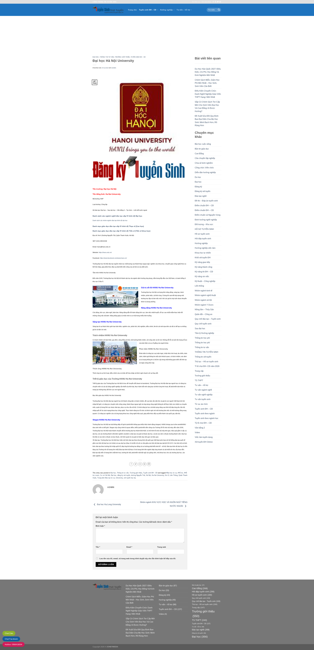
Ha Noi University (158, 475)
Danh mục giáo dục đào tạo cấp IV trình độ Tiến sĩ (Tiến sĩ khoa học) (121, 231)
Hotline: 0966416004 (13, 644)
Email (129, 547)
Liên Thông (174, 475)
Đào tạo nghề (201, 196)
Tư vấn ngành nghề (203, 390)
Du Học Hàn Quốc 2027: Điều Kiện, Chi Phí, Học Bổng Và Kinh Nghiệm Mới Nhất (208, 72)
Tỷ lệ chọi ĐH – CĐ (203, 423)
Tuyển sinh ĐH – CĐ (147, 10)
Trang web (161, 547)
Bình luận (100, 526)
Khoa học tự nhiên (203, 253)
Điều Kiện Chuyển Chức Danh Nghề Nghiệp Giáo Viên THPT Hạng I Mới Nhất (208, 94)
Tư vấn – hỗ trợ (183, 10)
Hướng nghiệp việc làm (205, 248)
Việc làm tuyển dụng (204, 437)
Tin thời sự (196, 2)
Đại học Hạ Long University (109, 504)
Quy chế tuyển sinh (203, 324)
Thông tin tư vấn (107, 57)
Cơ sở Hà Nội (105, 475)
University (119, 478)
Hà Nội (148, 475)
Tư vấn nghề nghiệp (203, 395)
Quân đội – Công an (203, 314)
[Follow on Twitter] (218, 2)
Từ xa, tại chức (201, 404)
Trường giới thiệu (122, 57)
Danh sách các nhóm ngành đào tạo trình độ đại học (110, 220)
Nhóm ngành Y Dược (204, 305)
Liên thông (199, 286)
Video (197, 432)
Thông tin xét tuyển (203, 357)
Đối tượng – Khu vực (204, 224)
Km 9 (167, 475)
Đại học (96, 57)
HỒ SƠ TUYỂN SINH (204, 229)
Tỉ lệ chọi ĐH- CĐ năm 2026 (207, 366)
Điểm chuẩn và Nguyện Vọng (207, 215)
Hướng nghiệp (166, 10)
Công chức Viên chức (204, 168)
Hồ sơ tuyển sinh (202, 234)
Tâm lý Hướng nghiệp (204, 333)
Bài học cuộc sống (203, 144)
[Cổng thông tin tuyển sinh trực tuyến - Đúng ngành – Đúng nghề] (108, 10)
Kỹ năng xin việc (202, 276)
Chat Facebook (11, 639)
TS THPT (199, 380)
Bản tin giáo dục (202, 149)
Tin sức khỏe (206, 2)
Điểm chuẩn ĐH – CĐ (204, 205)
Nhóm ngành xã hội (203, 300)
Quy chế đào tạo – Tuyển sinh (208, 319)
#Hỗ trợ (180, 473)
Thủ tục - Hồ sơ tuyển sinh (204, 604)
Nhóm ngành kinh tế (203, 291)
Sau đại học (200, 328)
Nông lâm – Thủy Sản (204, 309)
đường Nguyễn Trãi (138, 475)
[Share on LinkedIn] (149, 464)
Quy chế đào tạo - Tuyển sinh (206, 601)
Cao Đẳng (199, 154)
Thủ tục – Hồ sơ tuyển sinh (206, 362)
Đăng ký (198, 187)
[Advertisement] (157, 34)
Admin (113, 68)
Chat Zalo (9, 633)
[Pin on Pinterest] (145, 464)
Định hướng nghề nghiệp (206, 220)
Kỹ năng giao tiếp (202, 262)
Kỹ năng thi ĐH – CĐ (204, 272)
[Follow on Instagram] (215, 2)
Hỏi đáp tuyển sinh (203, 239)
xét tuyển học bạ (130, 478)
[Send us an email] (220, 2)
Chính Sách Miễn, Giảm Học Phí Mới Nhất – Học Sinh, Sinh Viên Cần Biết (207, 83)
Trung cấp (199, 371)
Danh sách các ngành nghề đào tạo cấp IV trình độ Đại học (117, 216)
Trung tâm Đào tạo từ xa (106, 478)
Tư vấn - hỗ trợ (198, 626)
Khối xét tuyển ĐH (203, 258)
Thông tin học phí (202, 338)
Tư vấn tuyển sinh (202, 399)
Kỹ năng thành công (203, 267)
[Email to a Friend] (140, 464)
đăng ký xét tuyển (123, 475)
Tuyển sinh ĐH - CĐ (138, 57)
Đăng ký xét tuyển (202, 191)
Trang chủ (132, 10)
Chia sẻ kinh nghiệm (204, 163)
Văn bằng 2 (200, 428)
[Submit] (219, 10)
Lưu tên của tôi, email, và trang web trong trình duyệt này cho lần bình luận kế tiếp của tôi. (137, 558)
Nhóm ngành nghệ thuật (205, 295)
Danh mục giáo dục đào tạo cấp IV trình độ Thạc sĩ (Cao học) (118, 226)
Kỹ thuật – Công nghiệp (205, 281)
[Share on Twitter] (136, 464)
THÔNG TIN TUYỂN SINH (206, 352)
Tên (98, 547)
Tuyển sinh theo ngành (205, 413)
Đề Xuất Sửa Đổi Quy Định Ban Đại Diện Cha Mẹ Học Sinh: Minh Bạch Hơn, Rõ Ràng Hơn (206, 120)
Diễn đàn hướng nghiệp (205, 172)
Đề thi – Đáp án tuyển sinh (206, 201)
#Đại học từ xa (171, 473)
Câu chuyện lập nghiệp (205, 158)
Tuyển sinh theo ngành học (206, 418)
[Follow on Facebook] (213, 2)
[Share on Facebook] (131, 464)
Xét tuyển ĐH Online (204, 442)
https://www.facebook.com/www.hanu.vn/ (113, 258)
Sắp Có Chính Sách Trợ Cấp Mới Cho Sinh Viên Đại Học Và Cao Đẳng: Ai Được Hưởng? (207, 106)
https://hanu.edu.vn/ (105, 252)
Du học (198, 177)
